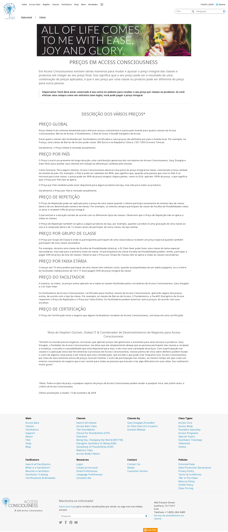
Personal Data (186, 464)
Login (79, 464)
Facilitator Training (36, 474)
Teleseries (184, 443)
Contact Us (133, 464)
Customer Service (137, 471)
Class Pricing (185, 488)
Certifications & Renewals (40, 478)
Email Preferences (86, 471)
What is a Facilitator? (37, 467)
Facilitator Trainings (190, 440)
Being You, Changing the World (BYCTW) (99, 440)
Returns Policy (186, 481)
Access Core (185, 422)
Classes (55, 4)
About (29, 436)
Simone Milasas (136, 429)
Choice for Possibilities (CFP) (93, 433)
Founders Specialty (189, 429)
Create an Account (87, 467)
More (83, 4)
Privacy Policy (186, 471)
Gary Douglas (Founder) (141, 422)
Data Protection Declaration (194, 467)
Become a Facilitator (37, 471)
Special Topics (186, 436)
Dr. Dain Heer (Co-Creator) (142, 426)
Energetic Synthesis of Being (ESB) (96, 443)
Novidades (93, 4)
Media (130, 467)
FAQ (27, 440)
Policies (42, 17)
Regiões (46, 4)
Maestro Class (84, 450)
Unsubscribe (83, 478)
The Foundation (85, 429)
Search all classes (86, 422)
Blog (28, 446)
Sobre (24, 4)
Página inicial (26, 17)
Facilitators (66, 4)
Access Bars (35, 4)
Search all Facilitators (38, 464)
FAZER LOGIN (207, 4)
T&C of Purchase (188, 478)
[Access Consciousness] (9, 11)
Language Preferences (89, 474)
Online (182, 446)
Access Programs (188, 433)
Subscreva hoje (67, 506)
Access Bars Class (86, 426)
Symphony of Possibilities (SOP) (94, 446)
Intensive (81, 436)
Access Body (185, 426)
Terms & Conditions (189, 474)
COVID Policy (185, 484)
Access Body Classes (88, 453)
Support (30, 433)
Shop (76, 4)
